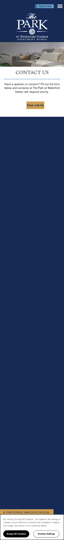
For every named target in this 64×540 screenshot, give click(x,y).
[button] (44, 6)
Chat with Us (35, 105)
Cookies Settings (46, 533)
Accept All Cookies (16, 533)
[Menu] (60, 6)
